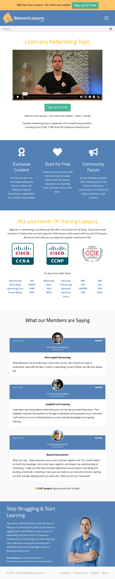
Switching (15, 284)
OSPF (32, 288)
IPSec (100, 292)
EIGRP (32, 284)
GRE (83, 280)
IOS (83, 284)
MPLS (49, 292)
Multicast (49, 280)
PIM (83, 292)
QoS (49, 288)
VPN (100, 288)
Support (95, 572)
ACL (100, 284)
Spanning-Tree (15, 288)
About (105, 572)
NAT (100, 280)
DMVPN (83, 288)
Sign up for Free (58, 107)
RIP (32, 280)
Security (66, 280)
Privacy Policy (81, 572)
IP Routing (66, 284)
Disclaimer (65, 572)
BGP (32, 292)
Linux (66, 296)
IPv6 (49, 284)
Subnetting (15, 280)
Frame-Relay (15, 292)
